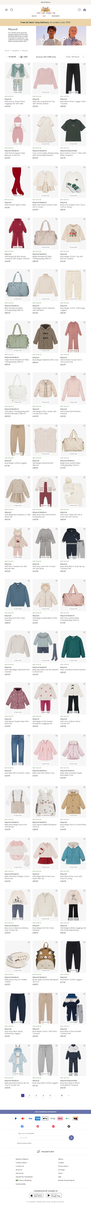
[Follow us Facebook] (22, 1127)
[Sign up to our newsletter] (71, 1137)
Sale (44, 16)
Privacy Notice (63, 1166)
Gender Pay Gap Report (24, 1177)
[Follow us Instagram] (37, 1127)
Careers (61, 1163)
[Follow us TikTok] (69, 1127)
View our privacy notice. (24, 1143)
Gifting (60, 1159)
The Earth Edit (47, 1152)
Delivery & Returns (22, 1159)
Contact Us (20, 1166)
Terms (60, 1173)
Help (59, 1177)
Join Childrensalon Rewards (45, 1112)
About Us (19, 1170)
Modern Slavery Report (66, 1180)
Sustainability (21, 1184)
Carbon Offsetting (23, 1180)
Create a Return (21, 1163)
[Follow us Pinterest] (53, 1127)
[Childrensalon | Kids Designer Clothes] (45, 9)
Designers (55, 16)
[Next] (68, 1095)
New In (34, 16)
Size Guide (19, 1173)
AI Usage (61, 1170)
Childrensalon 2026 (43, 1202)
